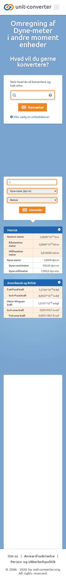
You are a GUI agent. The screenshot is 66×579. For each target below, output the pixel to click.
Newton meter (15, 236)
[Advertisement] (33, 150)
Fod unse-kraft (17, 315)
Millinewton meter (16, 252)
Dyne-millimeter (18, 271)
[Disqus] (33, 427)
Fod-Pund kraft (15, 289)
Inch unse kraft (15, 310)
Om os (13, 556)
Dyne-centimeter (19, 265)
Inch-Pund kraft (18, 295)
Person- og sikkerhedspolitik (33, 561)
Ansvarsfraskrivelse (39, 556)
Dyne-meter (14, 260)
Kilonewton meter (15, 244)
